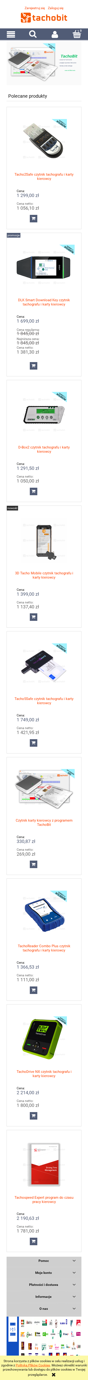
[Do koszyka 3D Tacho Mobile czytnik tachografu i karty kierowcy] (33, 617)
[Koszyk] (77, 34)
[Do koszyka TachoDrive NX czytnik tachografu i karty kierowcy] (33, 1116)
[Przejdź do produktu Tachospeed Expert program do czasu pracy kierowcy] (44, 1165)
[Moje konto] (55, 34)
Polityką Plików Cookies (33, 1365)
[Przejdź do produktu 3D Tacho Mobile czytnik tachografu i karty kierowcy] (44, 540)
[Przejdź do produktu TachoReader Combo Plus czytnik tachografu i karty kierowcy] (44, 913)
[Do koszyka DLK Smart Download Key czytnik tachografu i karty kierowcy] (33, 366)
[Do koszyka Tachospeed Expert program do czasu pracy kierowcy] (33, 1241)
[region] (44, 63)
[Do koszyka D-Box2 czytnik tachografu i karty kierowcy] (33, 491)
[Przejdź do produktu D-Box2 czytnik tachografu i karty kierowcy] (44, 415)
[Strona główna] (44, 17)
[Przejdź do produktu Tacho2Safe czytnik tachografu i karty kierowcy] (44, 142)
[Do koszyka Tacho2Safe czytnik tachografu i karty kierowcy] (33, 218)
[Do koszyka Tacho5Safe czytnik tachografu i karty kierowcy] (33, 743)
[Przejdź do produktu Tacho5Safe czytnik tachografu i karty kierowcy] (44, 666)
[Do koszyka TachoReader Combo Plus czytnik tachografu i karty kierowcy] (33, 990)
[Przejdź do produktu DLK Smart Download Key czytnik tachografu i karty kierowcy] (44, 267)
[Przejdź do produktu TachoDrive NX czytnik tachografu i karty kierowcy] (44, 1039)
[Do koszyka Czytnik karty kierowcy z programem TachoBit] (33, 864)
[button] (11, 34)
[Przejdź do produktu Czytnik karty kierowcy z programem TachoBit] (44, 790)
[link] (44, 63)
